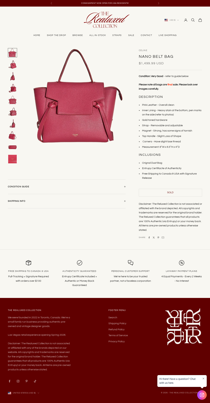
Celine (143, 50)
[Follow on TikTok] (35, 381)
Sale (131, 35)
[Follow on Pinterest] (26, 381)
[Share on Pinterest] (158, 237)
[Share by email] (163, 237)
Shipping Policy (117, 323)
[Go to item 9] (12, 147)
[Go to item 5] (12, 100)
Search (112, 317)
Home (36, 35)
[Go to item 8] (12, 135)
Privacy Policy (116, 341)
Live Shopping (168, 35)
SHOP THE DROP (56, 35)
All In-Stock (97, 35)
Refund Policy (116, 329)
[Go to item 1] (12, 52)
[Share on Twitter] (153, 237)
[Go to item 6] (12, 111)
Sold (170, 192)
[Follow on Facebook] (9, 381)
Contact (146, 35)
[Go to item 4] (12, 88)
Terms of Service (118, 335)
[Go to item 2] (12, 64)
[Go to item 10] (12, 159)
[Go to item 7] (12, 123)
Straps (117, 35)
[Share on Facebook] (149, 237)
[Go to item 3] (12, 76)
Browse (78, 35)
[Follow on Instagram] (18, 381)
